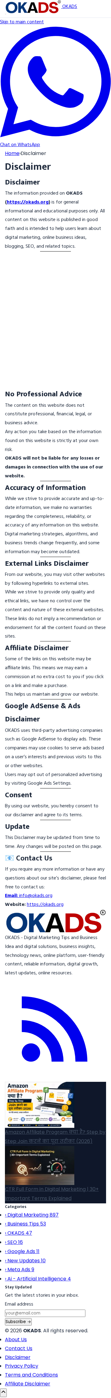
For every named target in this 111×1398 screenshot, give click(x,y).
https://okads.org (28, 202)
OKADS (18, 1233)
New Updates (25, 1260)
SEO (14, 1242)
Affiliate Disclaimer (27, 1383)
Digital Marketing (32, 1214)
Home (12, 153)
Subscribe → (18, 1322)
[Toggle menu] (5, 14)
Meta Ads (19, 1269)
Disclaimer (18, 1357)
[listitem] (55, 1077)
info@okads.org (28, 896)
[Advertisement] (55, 325)
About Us (16, 1339)
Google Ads (22, 1251)
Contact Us (18, 1348)
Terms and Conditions (31, 1374)
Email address (19, 1304)
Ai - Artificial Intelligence (38, 1278)
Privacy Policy (21, 1365)
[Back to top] (3, 1392)
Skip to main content (22, 22)
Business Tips (25, 1223)
